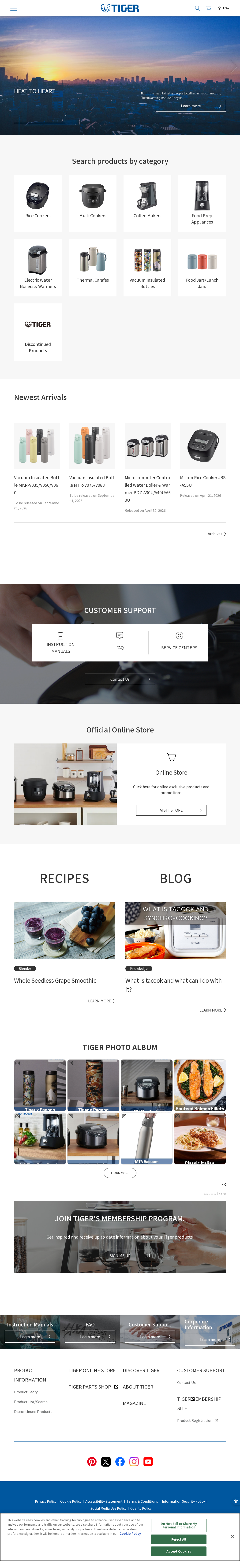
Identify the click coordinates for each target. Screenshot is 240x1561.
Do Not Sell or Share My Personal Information (179, 1525)
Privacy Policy (45, 1501)
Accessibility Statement (104, 1501)
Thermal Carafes (93, 280)
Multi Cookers (92, 215)
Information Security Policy (183, 1501)
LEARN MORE (120, 1173)
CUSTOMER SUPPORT (201, 1370)
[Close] (232, 1536)
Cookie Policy (70, 1501)
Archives (215, 533)
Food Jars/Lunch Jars (202, 283)
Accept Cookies (178, 1551)
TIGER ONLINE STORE (92, 1370)
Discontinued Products (38, 347)
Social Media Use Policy (108, 1508)
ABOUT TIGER (138, 1386)
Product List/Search (31, 1401)
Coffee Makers (147, 215)
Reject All (178, 1539)
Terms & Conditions (142, 1501)
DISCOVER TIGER (141, 1370)
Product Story (26, 1391)
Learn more (191, 105)
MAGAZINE (134, 1403)
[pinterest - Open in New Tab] (92, 1461)
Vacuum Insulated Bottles (147, 283)
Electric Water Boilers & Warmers (38, 283)
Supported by (209, 1193)
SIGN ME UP (120, 1255)
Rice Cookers (37, 215)
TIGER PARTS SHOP (89, 1386)
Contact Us (120, 679)
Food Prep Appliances (202, 218)
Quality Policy (140, 1508)
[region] (120, 1537)
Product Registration (194, 1420)
